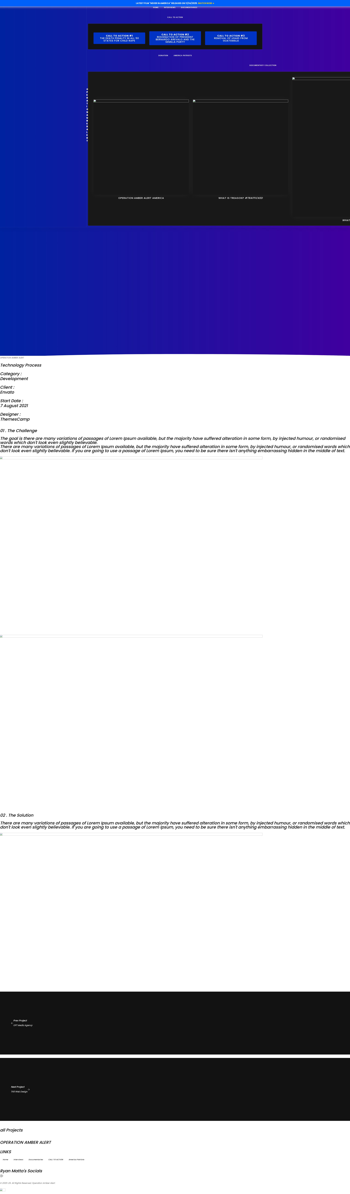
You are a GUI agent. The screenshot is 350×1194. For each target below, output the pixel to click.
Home (156, 7)
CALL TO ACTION (175, 17)
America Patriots (183, 55)
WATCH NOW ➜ (206, 3)
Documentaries (189, 7)
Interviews (170, 7)
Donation (163, 55)
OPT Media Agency (22, 1025)
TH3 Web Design (19, 1091)
